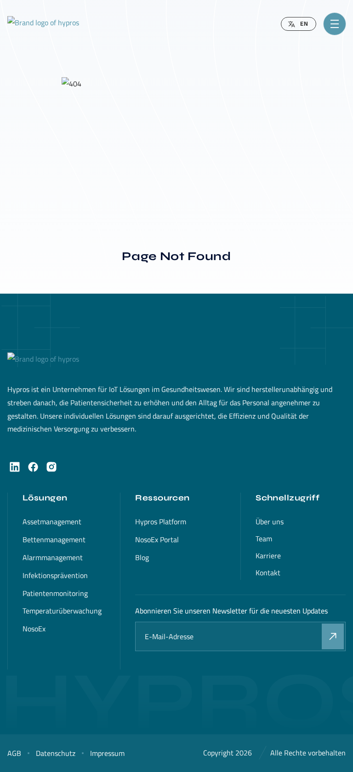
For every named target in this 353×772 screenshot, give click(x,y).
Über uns (270, 521)
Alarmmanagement (53, 557)
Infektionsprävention (55, 575)
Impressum (107, 753)
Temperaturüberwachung (62, 611)
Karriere (268, 555)
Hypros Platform (160, 521)
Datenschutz (55, 753)
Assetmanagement (52, 521)
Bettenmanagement (54, 539)
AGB (14, 753)
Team (264, 538)
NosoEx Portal (157, 539)
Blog (142, 557)
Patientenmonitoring (55, 593)
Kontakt (268, 572)
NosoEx (34, 629)
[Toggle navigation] (335, 24)
